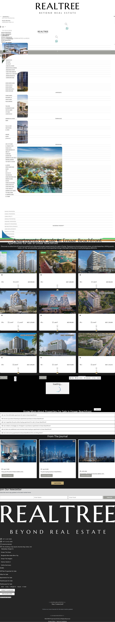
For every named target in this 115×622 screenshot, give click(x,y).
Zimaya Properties (109, 293)
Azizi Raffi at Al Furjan (87, 277)
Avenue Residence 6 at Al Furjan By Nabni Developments (93, 361)
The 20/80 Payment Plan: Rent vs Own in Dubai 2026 (16, 466)
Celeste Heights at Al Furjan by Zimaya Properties (96, 317)
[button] (57, 415)
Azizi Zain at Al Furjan (9, 360)
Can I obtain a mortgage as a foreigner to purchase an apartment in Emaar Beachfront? (27, 425)
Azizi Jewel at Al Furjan (48, 360)
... (23, 471)
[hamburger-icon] (114, 16)
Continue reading (7, 475)
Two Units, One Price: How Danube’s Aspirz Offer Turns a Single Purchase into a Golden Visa (95, 467)
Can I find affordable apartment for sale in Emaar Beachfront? (20, 415)
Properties (6, 16)
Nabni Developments (108, 335)
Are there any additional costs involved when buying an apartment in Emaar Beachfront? (27, 429)
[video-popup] (18, 332)
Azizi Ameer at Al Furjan (9, 317)
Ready (62, 335)
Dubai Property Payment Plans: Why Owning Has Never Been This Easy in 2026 (57, 466)
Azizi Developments (109, 252)
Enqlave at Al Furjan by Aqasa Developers (54, 277)
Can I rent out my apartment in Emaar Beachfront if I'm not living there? (23, 433)
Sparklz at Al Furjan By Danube (51, 317)
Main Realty (32, 252)
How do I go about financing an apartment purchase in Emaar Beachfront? (23, 418)
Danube (72, 293)
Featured (4, 252)
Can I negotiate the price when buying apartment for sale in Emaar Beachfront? (24, 422)
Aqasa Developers (70, 252)
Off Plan (26, 252)
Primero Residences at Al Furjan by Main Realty (17, 277)
